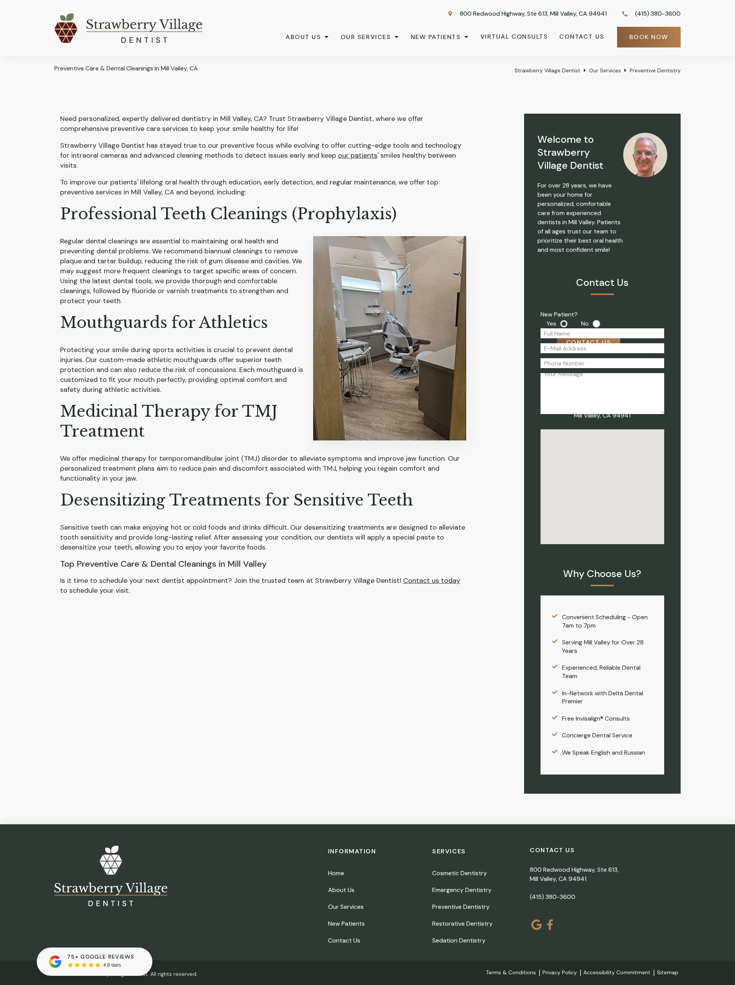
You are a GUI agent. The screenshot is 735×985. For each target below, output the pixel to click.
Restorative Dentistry (462, 924)
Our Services (366, 37)
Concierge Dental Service (597, 735)
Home (336, 873)
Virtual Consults (514, 37)
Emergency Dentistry (462, 890)
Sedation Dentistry (458, 940)
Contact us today (431, 580)
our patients (357, 155)
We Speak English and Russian (603, 753)
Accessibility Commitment (616, 972)
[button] (613, 483)
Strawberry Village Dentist (547, 70)
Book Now (648, 37)
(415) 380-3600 (552, 897)
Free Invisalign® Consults (596, 718)
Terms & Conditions (511, 972)
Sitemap (667, 972)
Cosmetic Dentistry (459, 873)
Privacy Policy (559, 972)
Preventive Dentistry (461, 907)
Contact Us (581, 37)
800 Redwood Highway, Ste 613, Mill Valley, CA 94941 (532, 14)
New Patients (436, 37)
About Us (303, 37)
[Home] (128, 40)
